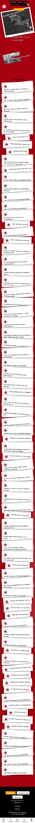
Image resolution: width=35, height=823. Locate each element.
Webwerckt (23, 813)
